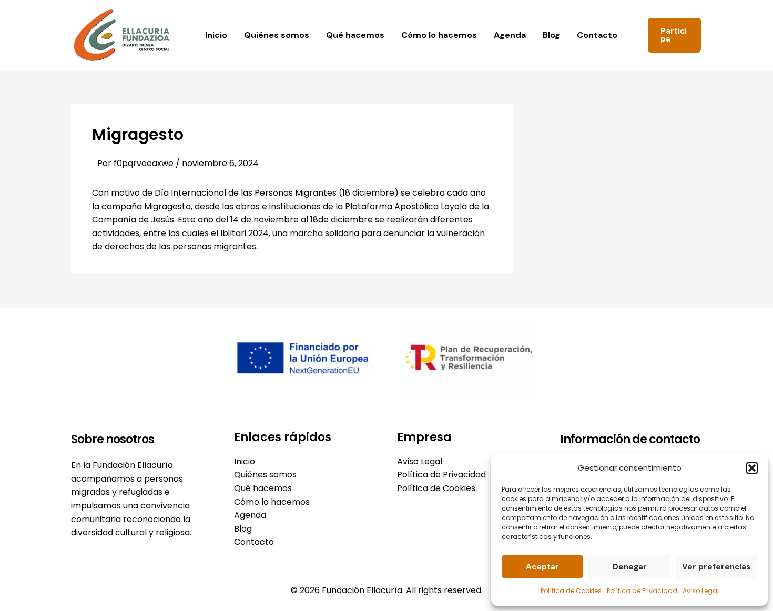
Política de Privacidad (642, 590)
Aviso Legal (701, 590)
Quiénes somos (276, 34)
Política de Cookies (571, 590)
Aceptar (542, 567)
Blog (551, 34)
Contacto (597, 34)
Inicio (216, 34)
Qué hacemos (355, 34)
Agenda (510, 34)
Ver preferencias (716, 567)
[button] (752, 468)
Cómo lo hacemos (439, 34)
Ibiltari (233, 233)
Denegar (630, 567)
